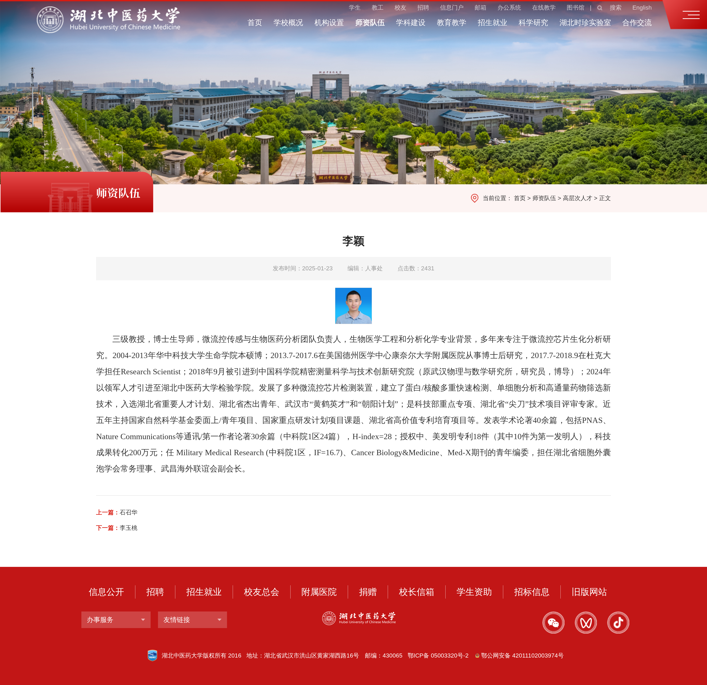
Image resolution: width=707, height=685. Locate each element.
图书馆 (575, 8)
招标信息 (532, 592)
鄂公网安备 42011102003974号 (522, 655)
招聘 (423, 8)
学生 (355, 8)
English (642, 8)
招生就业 (204, 592)
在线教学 (544, 8)
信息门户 (452, 8)
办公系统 (509, 8)
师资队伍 (544, 198)
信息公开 (106, 592)
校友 (400, 8)
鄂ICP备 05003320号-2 (438, 655)
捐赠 (368, 592)
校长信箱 (416, 592)
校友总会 (261, 592)
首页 (520, 198)
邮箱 (480, 8)
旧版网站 (589, 592)
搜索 (616, 8)
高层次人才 (577, 198)
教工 (378, 8)
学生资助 (474, 592)
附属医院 (319, 592)
